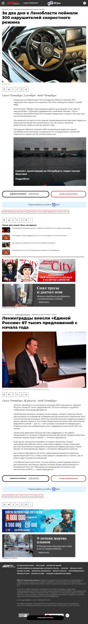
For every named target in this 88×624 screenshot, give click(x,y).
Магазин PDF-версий (54, 565)
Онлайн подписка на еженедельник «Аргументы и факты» (38, 568)
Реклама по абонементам (41, 571)
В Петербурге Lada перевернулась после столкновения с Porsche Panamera (39, 235)
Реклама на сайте (23, 571)
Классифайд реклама (76, 571)
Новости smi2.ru (9, 308)
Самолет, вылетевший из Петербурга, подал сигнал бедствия (47, 172)
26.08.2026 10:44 (7, 314)
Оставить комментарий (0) (68, 194)
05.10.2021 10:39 (7, 9)
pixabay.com (6, 84)
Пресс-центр (40, 565)
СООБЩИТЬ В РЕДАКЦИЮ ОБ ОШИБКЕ (58, 573)
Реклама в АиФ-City (60, 571)
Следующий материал (45, 617)
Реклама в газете (76, 568)
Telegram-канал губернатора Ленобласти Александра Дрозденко (25, 389)
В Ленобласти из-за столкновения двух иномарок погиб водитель (35, 250)
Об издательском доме (25, 565)
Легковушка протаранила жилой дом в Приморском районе (33, 243)
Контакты (64, 568)
